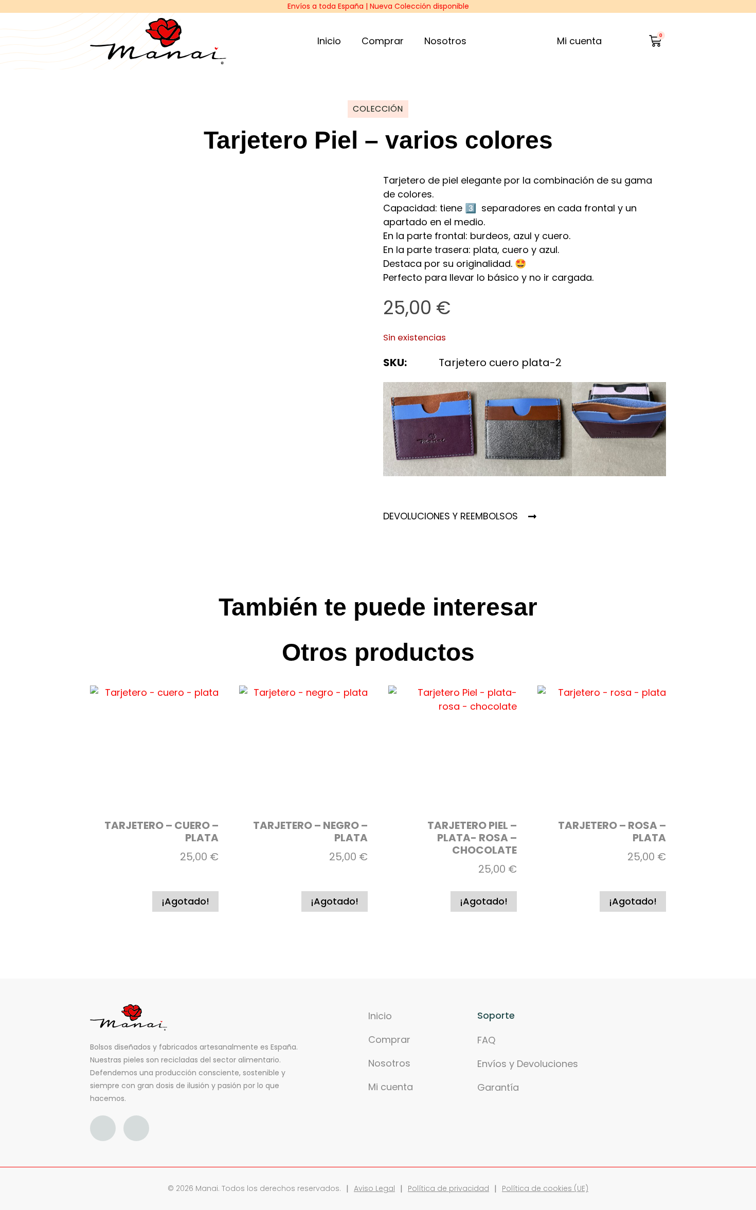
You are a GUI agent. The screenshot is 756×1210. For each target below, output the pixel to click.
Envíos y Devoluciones (527, 1063)
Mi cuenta (390, 1086)
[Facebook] (103, 1128)
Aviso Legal (374, 1188)
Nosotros (445, 40)
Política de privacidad (448, 1188)
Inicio (329, 40)
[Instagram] (136, 1128)
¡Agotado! (185, 901)
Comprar (383, 40)
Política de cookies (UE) (545, 1188)
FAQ (486, 1040)
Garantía (498, 1087)
